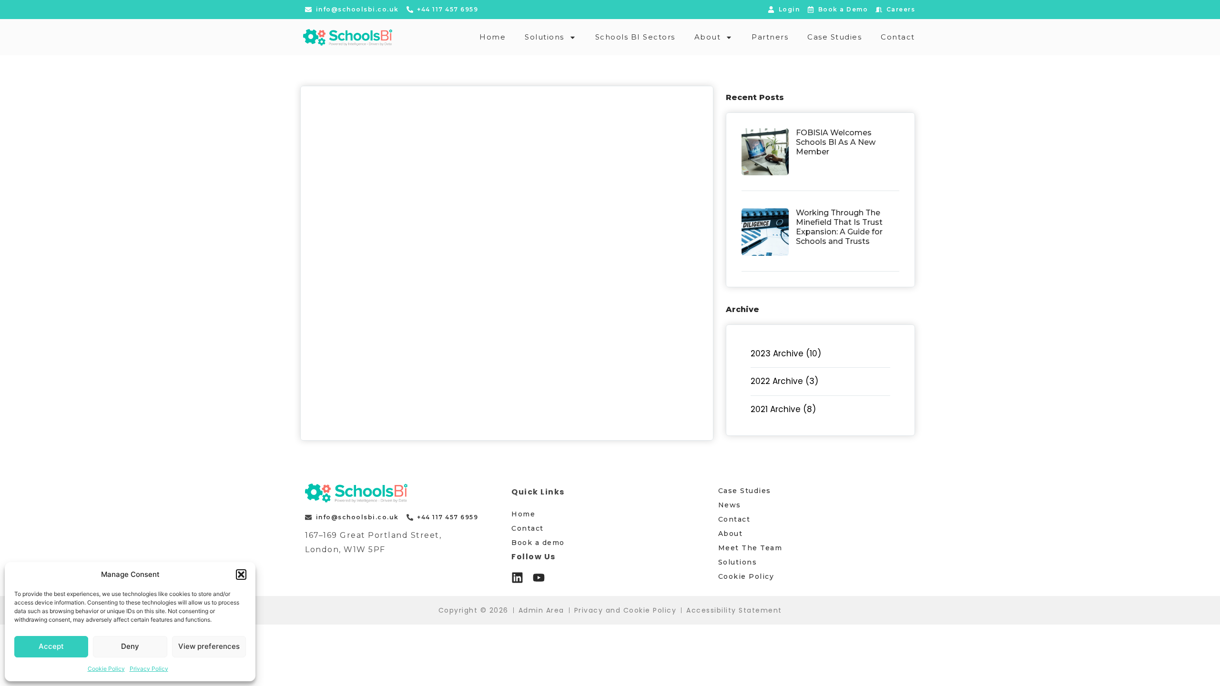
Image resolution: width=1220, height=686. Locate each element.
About (707, 36)
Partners (770, 36)
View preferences (209, 646)
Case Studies (834, 36)
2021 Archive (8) (783, 409)
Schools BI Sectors (635, 36)
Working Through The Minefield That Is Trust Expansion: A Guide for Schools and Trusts (839, 227)
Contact (898, 36)
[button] (241, 574)
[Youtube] (539, 578)
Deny (130, 646)
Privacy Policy (149, 668)
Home (492, 36)
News (729, 505)
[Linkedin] (517, 578)
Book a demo (538, 542)
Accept (51, 646)
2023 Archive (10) (786, 353)
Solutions (544, 36)
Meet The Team (750, 548)
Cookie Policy (106, 668)
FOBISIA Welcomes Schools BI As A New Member (835, 142)
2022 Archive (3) (784, 381)
